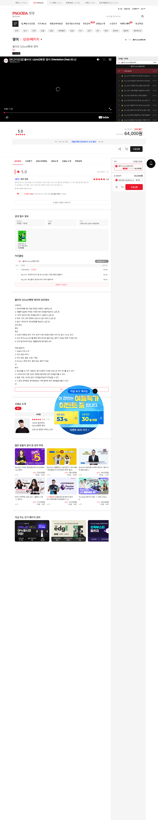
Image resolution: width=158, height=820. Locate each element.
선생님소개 (100, 23)
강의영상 (17, 161)
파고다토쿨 (73, 3)
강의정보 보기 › (102, 261)
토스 (25, 31)
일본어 (125, 31)
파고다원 (55, 3)
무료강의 (86, 23)
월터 (18, 408)
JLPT (89, 31)
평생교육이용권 (56, 23)
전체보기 (15, 24)
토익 (16, 31)
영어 (106, 31)
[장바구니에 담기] (126, 149)
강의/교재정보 (41, 161)
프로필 (38, 414)
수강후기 (113, 23)
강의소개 (54, 161)
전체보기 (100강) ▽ (62, 284)
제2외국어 (137, 31)
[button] (108, 530)
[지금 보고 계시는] (79, 386)
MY (142, 9)
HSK (72, 31)
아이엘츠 (62, 31)
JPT (98, 31)
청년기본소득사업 (73, 23)
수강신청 (136, 149)
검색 (142, 16)
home (126, 39)
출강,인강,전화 (108, 3)
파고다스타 (38, 3)
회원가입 (127, 9)
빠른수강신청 (29, 23)
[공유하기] (120, 149)
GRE (51, 31)
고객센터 (135, 9)
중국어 (115, 31)
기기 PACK (42, 23)
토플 (42, 31)
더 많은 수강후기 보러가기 (62, 202)
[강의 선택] (116, 166)
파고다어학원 (21, 3)
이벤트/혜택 (126, 23)
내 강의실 (139, 23)
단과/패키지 (31, 39)
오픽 (34, 31)
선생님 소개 (66, 161)
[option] (137, 62)
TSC (80, 31)
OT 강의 (33, 269)
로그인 (120, 9)
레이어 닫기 (95, 391)
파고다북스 (90, 3)
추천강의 (78, 161)
